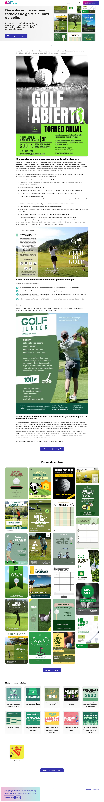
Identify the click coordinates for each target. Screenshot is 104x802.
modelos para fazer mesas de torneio (45, 310)
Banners (17, 761)
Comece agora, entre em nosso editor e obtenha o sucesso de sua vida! (39, 441)
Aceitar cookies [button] (9, 797)
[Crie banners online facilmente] (17, 752)
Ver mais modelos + (52, 670)
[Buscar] (79, 3)
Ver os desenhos (52, 46)
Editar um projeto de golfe (16, 36)
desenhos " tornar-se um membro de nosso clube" (57, 308)
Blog (54, 789)
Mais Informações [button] (30, 793)
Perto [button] (18, 797)
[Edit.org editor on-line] (11, 3)
